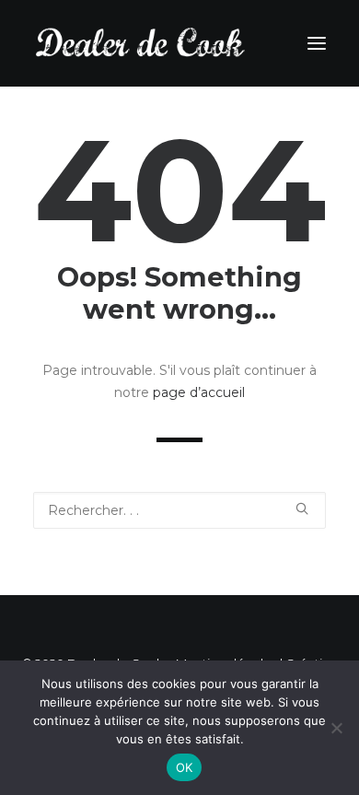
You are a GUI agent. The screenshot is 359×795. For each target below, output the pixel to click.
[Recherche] (179, 510)
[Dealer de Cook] (140, 43)
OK (184, 767)
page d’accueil (199, 392)
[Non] (336, 728)
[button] (302, 508)
